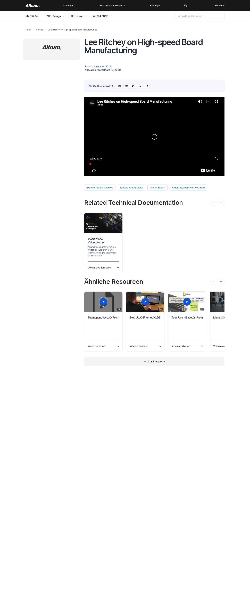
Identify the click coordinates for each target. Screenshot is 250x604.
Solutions (68, 5)
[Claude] (133, 86)
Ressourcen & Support (112, 5)
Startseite (32, 15)
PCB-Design (53, 16)
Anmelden (219, 5)
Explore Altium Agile (131, 187)
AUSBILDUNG (101, 16)
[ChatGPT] (119, 86)
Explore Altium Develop (99, 187)
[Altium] (33, 5)
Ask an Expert (157, 187)
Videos (39, 29)
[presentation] (221, 281)
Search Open (185, 5)
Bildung (154, 5)
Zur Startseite (156, 361)
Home (28, 29)
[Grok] (146, 86)
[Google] (140, 86)
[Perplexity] (126, 86)
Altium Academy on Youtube (188, 187)
